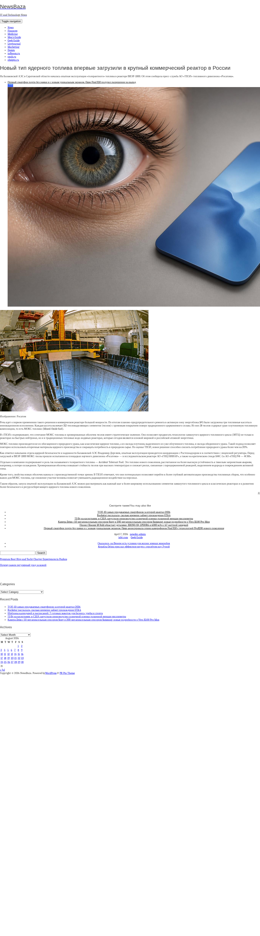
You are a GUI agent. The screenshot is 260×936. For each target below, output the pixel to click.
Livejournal (14, 43)
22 (19, 658)
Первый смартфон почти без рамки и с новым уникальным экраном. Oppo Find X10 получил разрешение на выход (72, 82)
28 (15, 662)
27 (12, 662)
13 (12, 654)
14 (15, 654)
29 (19, 662)
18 (5, 658)
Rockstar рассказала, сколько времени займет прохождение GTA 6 (134, 515)
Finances (12, 30)
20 (12, 658)
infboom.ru (14, 53)
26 (8, 662)
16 (22, 654)
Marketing (13, 47)
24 (2, 662)
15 (19, 654)
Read (10, 85)
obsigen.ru (13, 60)
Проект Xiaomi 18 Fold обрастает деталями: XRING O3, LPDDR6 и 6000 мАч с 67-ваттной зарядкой (134, 525)
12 (8, 654)
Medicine (13, 34)
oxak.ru (12, 56)
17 (2, 658)
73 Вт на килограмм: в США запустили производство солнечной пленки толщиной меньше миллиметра (134, 518)
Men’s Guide (14, 37)
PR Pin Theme (67, 673)
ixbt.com (123, 537)
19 (8, 658)
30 (22, 662)
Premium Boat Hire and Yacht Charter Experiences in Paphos (33, 559)
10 (2, 654)
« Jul (2, 670)
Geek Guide (14, 40)
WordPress (51, 673)
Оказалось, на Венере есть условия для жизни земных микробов (134, 543)
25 (5, 662)
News (11, 27)
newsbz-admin (138, 534)
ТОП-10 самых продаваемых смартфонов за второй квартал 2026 (133, 512)
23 (22, 658)
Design (11, 50)
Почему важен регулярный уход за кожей (23, 565)
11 (5, 654)
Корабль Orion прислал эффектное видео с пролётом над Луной (134, 546)
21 (15, 658)
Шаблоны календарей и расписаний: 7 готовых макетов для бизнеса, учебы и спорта (55, 613)
